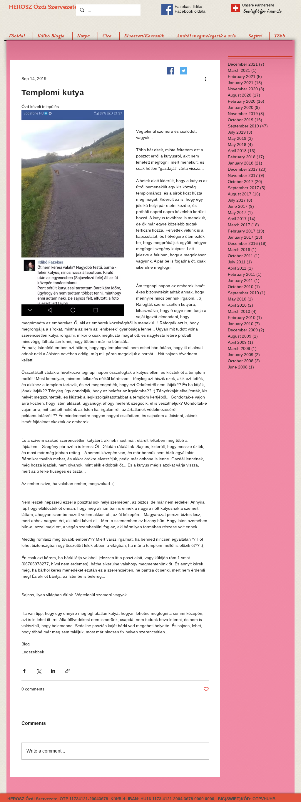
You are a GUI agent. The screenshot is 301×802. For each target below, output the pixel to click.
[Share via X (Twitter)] (38, 671)
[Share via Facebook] (24, 671)
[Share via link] (67, 671)
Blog (25, 644)
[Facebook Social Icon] (167, 9)
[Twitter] (183, 70)
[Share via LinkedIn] (53, 671)
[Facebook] (170, 70)
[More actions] (205, 78)
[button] (256, 36)
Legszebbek (32, 652)
